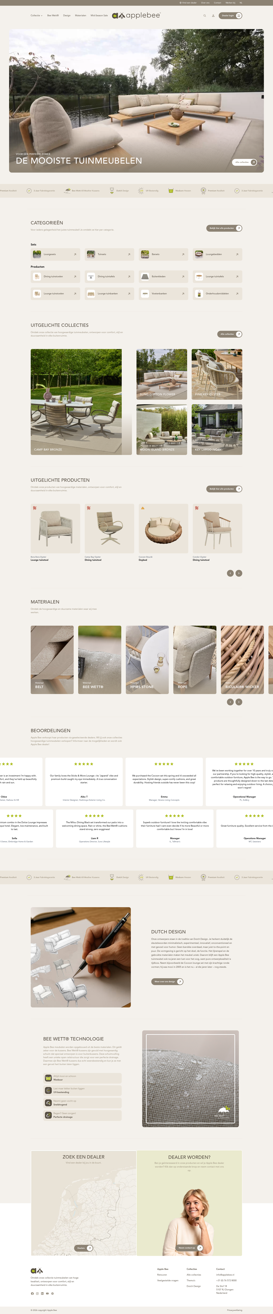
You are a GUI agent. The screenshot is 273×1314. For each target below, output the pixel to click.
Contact (217, 3)
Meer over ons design (165, 982)
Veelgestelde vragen (167, 1281)
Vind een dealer (189, 3)
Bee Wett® (53, 16)
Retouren (162, 1275)
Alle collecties (242, 162)
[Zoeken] (205, 16)
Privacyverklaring (234, 1310)
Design (67, 16)
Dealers (81, 1248)
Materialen (80, 16)
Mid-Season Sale (99, 16)
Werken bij (230, 3)
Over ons (205, 3)
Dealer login (228, 16)
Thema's (191, 1281)
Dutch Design (194, 1286)
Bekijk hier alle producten (222, 228)
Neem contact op (187, 1248)
